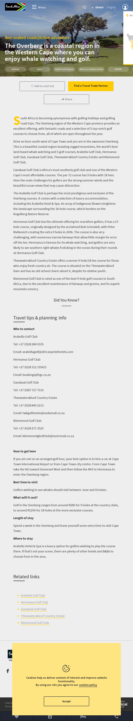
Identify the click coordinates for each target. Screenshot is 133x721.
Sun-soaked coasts (21, 37)
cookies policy (88, 685)
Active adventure (54, 37)
